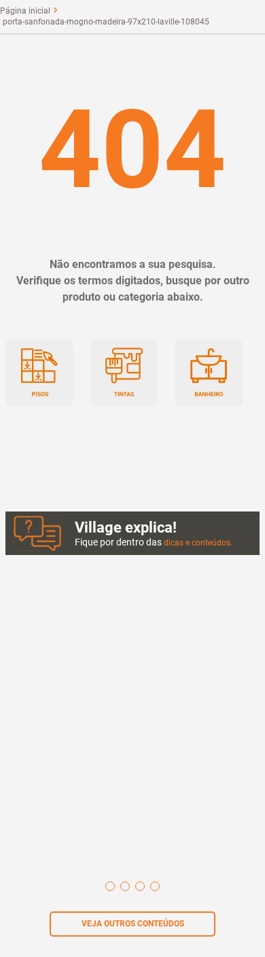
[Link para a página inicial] (25, 11)
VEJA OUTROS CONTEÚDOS (133, 923)
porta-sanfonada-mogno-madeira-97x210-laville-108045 (106, 22)
